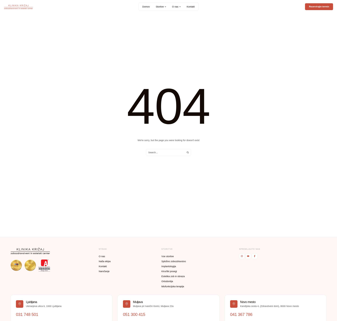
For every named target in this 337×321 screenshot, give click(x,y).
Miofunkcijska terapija (172, 286)
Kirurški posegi (169, 271)
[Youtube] (248, 256)
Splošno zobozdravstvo (173, 261)
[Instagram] (242, 256)
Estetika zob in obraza (173, 276)
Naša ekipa (105, 261)
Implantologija (168, 266)
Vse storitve (167, 256)
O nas (102, 256)
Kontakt (103, 266)
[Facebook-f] (254, 256)
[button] (165, 6)
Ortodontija (167, 281)
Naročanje (104, 271)
